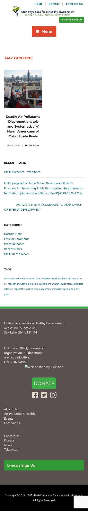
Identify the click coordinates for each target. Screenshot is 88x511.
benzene (45, 278)
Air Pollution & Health (19, 414)
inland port (45, 283)
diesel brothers (59, 278)
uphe (77, 289)
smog (48, 289)
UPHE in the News (16, 254)
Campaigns (12, 423)
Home (38, 4)
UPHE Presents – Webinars (22, 172)
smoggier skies (60, 289)
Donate (54, 4)
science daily (37, 289)
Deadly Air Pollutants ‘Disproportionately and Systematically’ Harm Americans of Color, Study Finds (23, 126)
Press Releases (14, 244)
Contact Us (11, 436)
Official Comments (16, 239)
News (8, 445)
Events (8, 418)
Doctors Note (13, 234)
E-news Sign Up (71, 19)
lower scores (66, 283)
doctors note (74, 278)
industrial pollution (27, 283)
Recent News (32, 145)
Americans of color (30, 278)
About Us (10, 409)
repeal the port (22, 289)
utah (6, 294)
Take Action (12, 449)
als (5, 278)
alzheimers (13, 278)
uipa (71, 289)
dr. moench (10, 283)
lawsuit (55, 283)
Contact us (74, 4)
